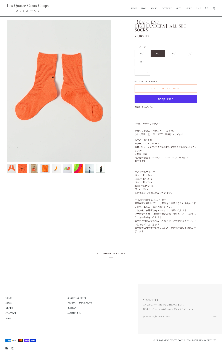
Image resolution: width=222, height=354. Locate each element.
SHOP (8, 318)
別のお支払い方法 (144, 107)
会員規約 (72, 308)
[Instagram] (12, 348)
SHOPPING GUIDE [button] (77, 298)
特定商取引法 (74, 313)
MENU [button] (8, 298)
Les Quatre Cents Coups (170, 340)
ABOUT (9, 308)
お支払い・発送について (80, 303)
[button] (153, 8)
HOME (8, 303)
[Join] (213, 316)
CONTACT (10, 313)
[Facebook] (6, 348)
